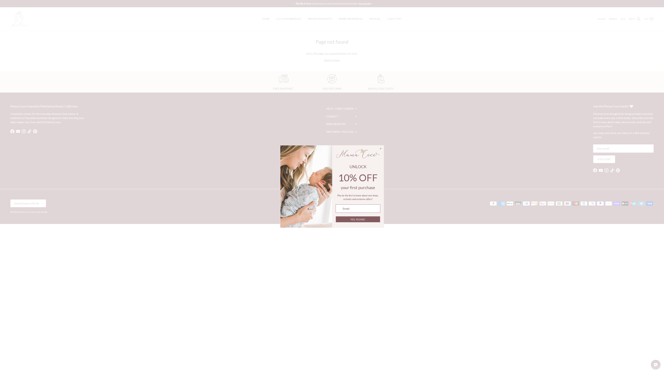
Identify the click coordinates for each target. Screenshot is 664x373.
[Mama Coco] (19, 19)
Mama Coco (23, 212)
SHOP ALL (375, 18)
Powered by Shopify (39, 212)
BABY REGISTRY (341, 124)
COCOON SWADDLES (288, 18)
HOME (266, 18)
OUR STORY (395, 18)
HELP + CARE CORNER (341, 108)
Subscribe (604, 159)
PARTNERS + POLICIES (341, 132)
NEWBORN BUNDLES (351, 18)
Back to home (332, 60)
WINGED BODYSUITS (320, 18)
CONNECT (341, 116)
